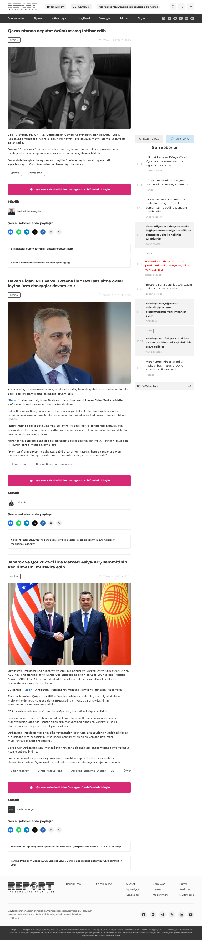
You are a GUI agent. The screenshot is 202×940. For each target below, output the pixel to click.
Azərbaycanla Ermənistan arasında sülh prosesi (131, 6)
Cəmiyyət (159, 883)
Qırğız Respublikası (50, 770)
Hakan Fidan (19, 463)
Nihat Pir (22, 502)
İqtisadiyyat (133, 889)
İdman (157, 889)
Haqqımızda (73, 883)
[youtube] (192, 18)
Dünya (183, 883)
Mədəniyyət (160, 894)
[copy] (59, 232)
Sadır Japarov (20, 770)
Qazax (15, 172)
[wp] (18, 232)
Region (14, 40)
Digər (141, 18)
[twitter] (181, 18)
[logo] (22, 6)
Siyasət (130, 883)
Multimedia (186, 894)
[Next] (160, 6)
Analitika (184, 889)
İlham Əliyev (55, 6)
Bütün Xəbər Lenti (148, 386)
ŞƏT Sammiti (81, 6)
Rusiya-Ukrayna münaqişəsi (54, 463)
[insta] (169, 18)
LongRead (132, 894)
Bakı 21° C (182, 138)
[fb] (163, 18)
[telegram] (175, 18)
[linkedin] (186, 18)
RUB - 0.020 (151, 138)
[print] (51, 232)
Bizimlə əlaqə (103, 883)
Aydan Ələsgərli (26, 809)
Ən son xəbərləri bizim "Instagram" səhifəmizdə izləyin (73, 189)
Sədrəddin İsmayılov (29, 211)
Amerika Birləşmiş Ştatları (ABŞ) (93, 770)
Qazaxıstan (35, 172)
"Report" (13, 400)
